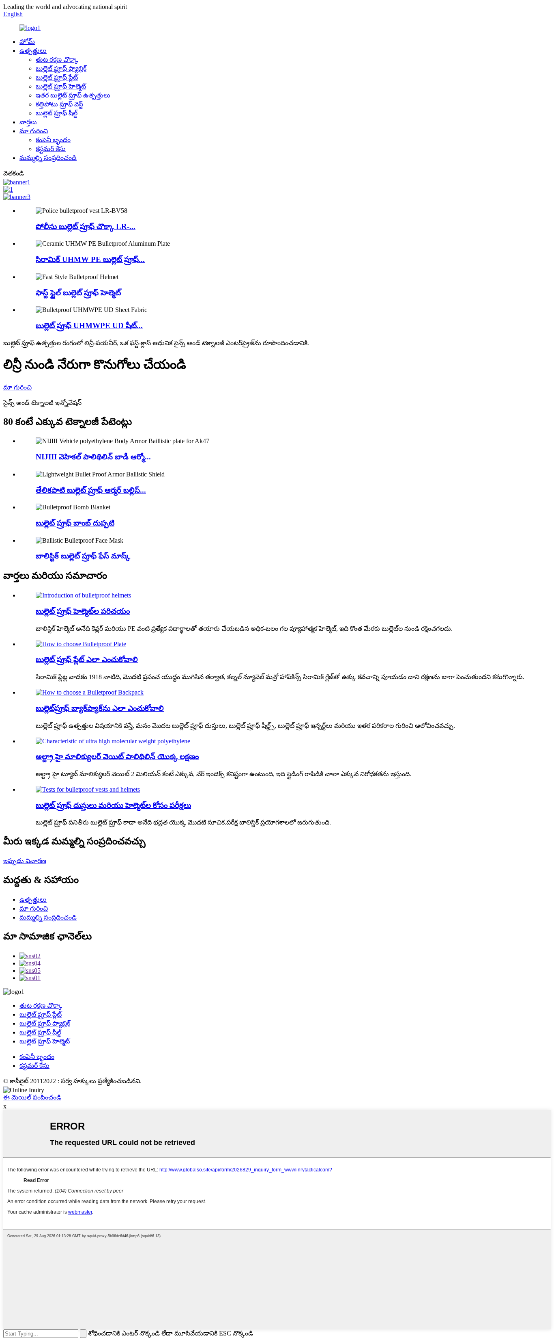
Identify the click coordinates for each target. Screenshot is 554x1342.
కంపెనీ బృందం (53, 139)
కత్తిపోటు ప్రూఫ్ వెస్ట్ (59, 104)
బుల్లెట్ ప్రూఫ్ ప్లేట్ (57, 77)
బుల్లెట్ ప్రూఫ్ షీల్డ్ (56, 113)
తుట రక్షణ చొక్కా (57, 59)
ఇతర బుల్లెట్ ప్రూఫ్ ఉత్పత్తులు (73, 95)
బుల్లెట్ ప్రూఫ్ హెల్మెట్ (61, 86)
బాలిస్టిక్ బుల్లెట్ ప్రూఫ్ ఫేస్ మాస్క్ (83, 556)
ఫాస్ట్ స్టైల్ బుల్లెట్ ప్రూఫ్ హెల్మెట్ (78, 292)
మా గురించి (33, 131)
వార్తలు (28, 122)
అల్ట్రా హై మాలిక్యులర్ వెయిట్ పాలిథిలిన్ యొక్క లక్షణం (117, 756)
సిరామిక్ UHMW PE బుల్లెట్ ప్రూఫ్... (90, 259)
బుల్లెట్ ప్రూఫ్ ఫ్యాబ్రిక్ (61, 68)
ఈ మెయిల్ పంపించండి (32, 1097)
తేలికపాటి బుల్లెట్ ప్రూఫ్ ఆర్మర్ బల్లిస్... (91, 490)
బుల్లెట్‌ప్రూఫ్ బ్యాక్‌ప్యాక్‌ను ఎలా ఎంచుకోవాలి (100, 708)
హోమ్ (27, 41)
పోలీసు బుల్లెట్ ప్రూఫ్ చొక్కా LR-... (85, 226)
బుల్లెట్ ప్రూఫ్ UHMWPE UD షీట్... (89, 325)
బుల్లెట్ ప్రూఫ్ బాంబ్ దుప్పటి (75, 523)
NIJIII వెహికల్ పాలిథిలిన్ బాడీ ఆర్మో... (93, 456)
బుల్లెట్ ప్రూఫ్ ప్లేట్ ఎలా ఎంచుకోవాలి (87, 659)
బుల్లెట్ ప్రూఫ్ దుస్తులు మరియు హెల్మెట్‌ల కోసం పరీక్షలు (113, 805)
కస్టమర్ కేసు (51, 148)
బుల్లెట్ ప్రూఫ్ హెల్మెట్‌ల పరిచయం (83, 611)
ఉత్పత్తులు (33, 50)
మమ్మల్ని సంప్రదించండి (48, 157)
